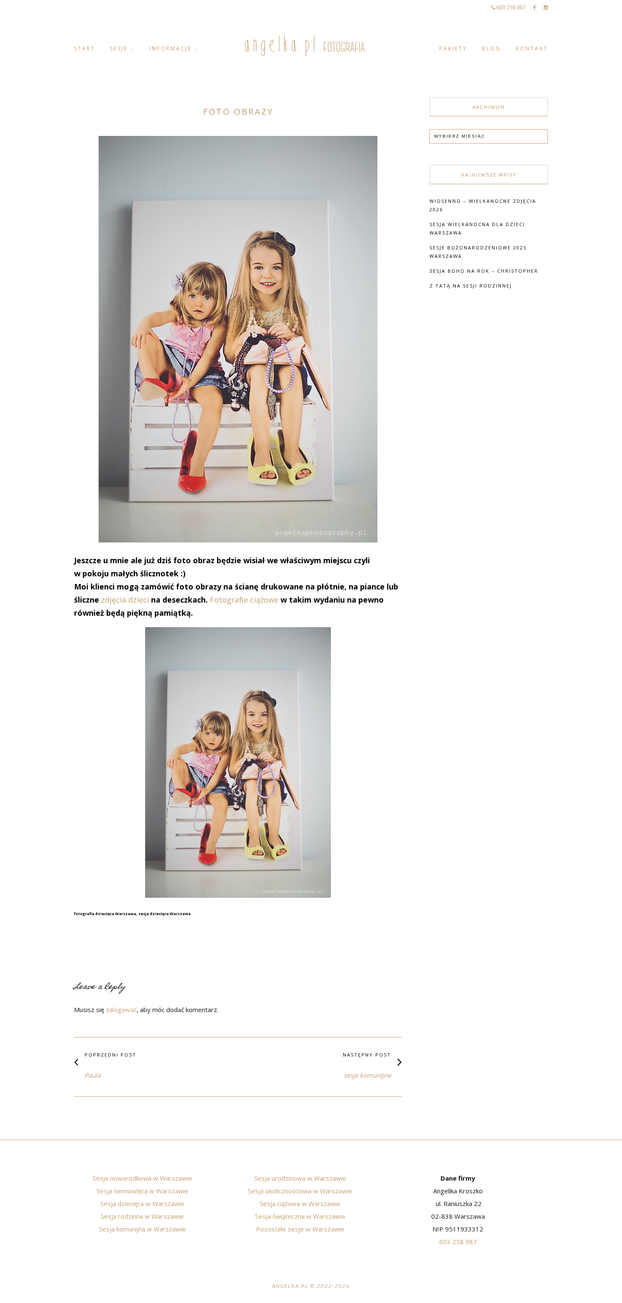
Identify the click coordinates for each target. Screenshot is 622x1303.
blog (491, 48)
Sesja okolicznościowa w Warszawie (300, 1191)
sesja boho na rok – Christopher (483, 271)
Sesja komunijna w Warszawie (142, 1229)
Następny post (367, 1054)
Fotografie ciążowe (244, 600)
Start (84, 48)
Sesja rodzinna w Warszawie (142, 1216)
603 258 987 (510, 7)
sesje (119, 48)
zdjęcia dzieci (126, 600)
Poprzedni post (110, 1054)
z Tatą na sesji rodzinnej (470, 285)
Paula (93, 1075)
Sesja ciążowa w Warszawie (300, 1203)
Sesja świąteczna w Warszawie (300, 1216)
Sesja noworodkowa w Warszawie (142, 1178)
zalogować (121, 1009)
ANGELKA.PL (290, 1286)
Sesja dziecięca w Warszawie (142, 1203)
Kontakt (532, 48)
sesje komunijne (367, 1075)
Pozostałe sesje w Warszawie (300, 1229)
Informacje (170, 48)
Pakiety (453, 48)
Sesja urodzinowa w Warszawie (300, 1178)
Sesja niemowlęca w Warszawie (142, 1191)
